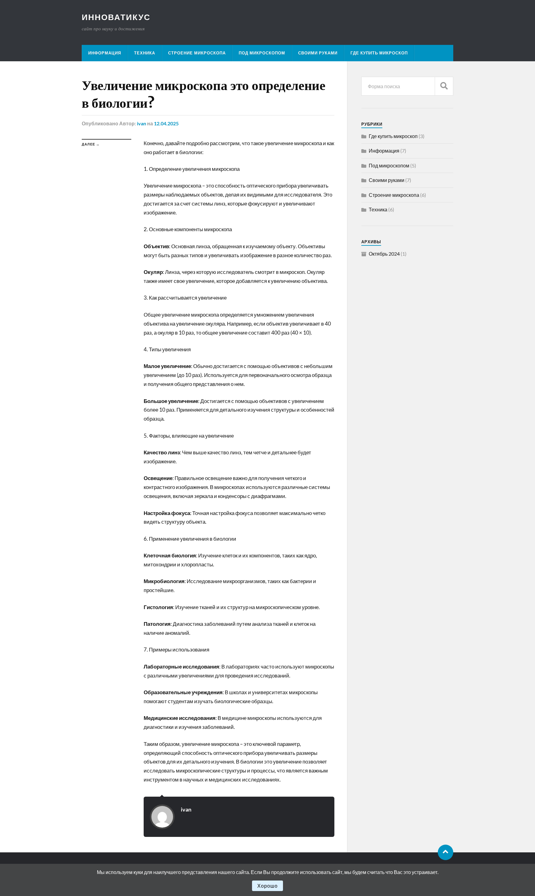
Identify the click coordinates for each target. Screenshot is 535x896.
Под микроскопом (262, 52)
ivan (141, 123)
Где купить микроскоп (379, 52)
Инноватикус (116, 17)
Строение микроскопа (197, 52)
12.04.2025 (166, 123)
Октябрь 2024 (384, 254)
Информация (104, 52)
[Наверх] (445, 852)
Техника (144, 52)
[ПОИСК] (444, 86)
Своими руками (317, 52)
